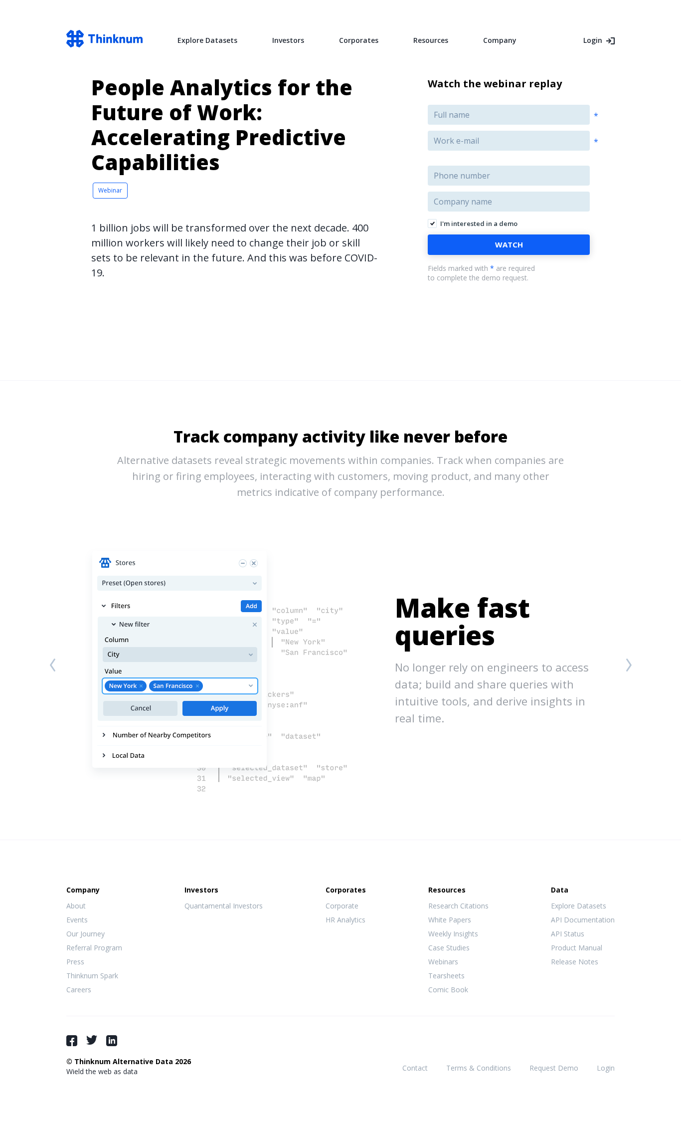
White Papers (449, 919)
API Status (567, 933)
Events (77, 919)
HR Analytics (345, 919)
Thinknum (104, 38)
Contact (415, 1068)
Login (592, 40)
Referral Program (94, 947)
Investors (288, 40)
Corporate (342, 905)
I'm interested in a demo (478, 223)
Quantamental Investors (223, 905)
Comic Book (448, 989)
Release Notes (574, 961)
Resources (430, 40)
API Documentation (583, 919)
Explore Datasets (207, 40)
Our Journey (85, 933)
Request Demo (553, 1068)
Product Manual (576, 947)
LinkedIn (111, 1040)
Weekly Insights (453, 933)
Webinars (443, 961)
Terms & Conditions (478, 1068)
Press (75, 961)
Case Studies (449, 947)
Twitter (91, 1040)
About (76, 905)
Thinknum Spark (92, 975)
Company (499, 40)
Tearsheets (446, 975)
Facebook (71, 1040)
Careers (78, 989)
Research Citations (458, 905)
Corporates (358, 40)
